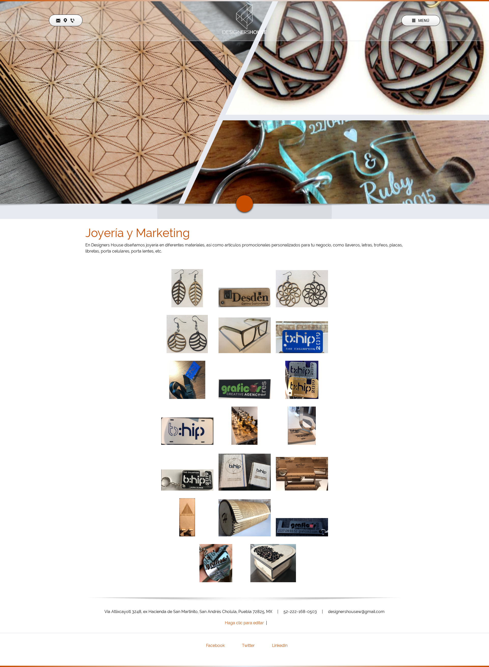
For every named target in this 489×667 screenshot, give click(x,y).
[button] (187, 289)
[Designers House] (244, 20)
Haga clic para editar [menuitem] (244, 623)
